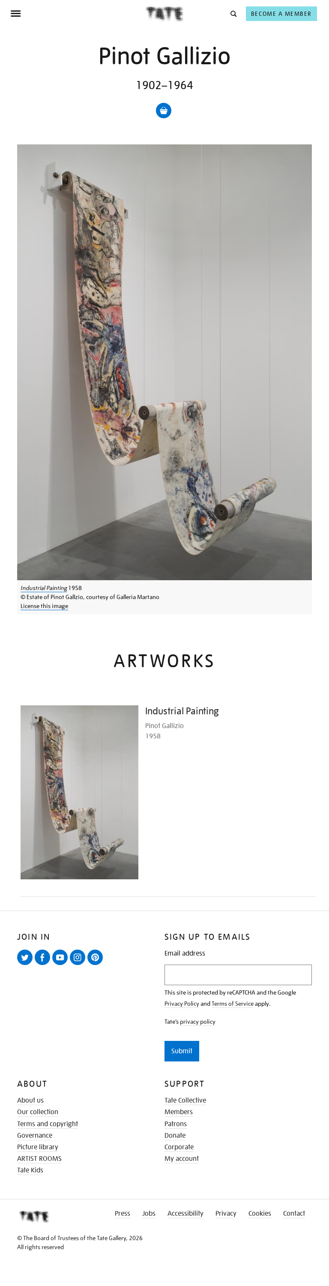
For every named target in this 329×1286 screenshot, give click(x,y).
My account (181, 1158)
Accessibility (185, 1213)
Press (122, 1213)
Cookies (259, 1213)
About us (30, 1100)
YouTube (62, 964)
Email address (184, 954)
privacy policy (197, 1021)
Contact (294, 1213)
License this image (44, 606)
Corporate (179, 1147)
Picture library (37, 1147)
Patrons (175, 1124)
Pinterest (97, 964)
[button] (233, 13)
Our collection (37, 1112)
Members (178, 1112)
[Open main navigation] (77, 14)
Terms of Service (233, 1003)
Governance (34, 1135)
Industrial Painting (44, 588)
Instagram (79, 964)
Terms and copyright (47, 1124)
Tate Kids (30, 1170)
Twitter (27, 964)
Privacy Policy (181, 1003)
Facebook (44, 964)
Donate (174, 1135)
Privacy (225, 1213)
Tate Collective (185, 1100)
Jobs (149, 1213)
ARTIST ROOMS (39, 1158)
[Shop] (163, 110)
